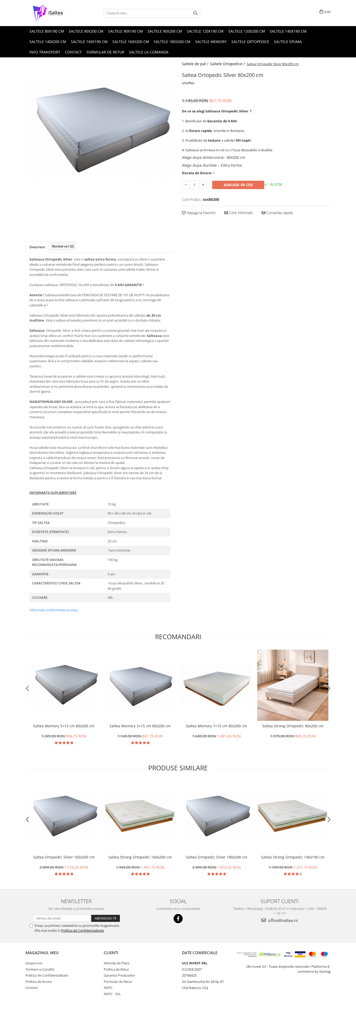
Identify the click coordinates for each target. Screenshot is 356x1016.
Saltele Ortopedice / (228, 63)
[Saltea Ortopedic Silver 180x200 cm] (216, 816)
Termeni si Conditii (40, 969)
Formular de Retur (105, 52)
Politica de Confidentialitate (82, 930)
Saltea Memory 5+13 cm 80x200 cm (63, 725)
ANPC (108, 987)
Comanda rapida (279, 212)
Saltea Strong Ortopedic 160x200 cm (140, 857)
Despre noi (34, 963)
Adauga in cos (238, 184)
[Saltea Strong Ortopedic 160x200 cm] (140, 816)
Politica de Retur (116, 969)
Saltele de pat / (195, 63)
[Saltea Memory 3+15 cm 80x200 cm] (140, 685)
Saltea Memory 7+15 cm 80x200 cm (216, 725)
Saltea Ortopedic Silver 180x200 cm (216, 857)
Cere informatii (240, 212)
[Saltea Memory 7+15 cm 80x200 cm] (216, 685)
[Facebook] (178, 918)
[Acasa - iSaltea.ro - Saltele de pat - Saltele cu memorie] (52, 13)
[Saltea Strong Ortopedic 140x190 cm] (292, 816)
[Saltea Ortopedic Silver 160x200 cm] (63, 816)
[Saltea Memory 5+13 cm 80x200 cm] (63, 685)
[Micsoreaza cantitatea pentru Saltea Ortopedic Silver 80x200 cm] (186, 185)
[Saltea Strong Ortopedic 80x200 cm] (292, 685)
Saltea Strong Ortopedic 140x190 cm (292, 857)
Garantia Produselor (119, 975)
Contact (32, 987)
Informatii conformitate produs (53, 610)
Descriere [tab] (37, 247)
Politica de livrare (39, 981)
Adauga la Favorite (201, 212)
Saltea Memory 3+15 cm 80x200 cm (140, 725)
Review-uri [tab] (63, 246)
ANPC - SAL (112, 993)
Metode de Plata (116, 963)
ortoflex (188, 83)
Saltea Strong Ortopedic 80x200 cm (292, 725)
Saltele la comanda (148, 52)
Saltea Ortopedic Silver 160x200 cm (64, 857)
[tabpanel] (100, 130)
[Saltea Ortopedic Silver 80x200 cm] (100, 130)
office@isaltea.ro (282, 920)
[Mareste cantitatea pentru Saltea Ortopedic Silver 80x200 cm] (203, 185)
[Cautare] (195, 13)
